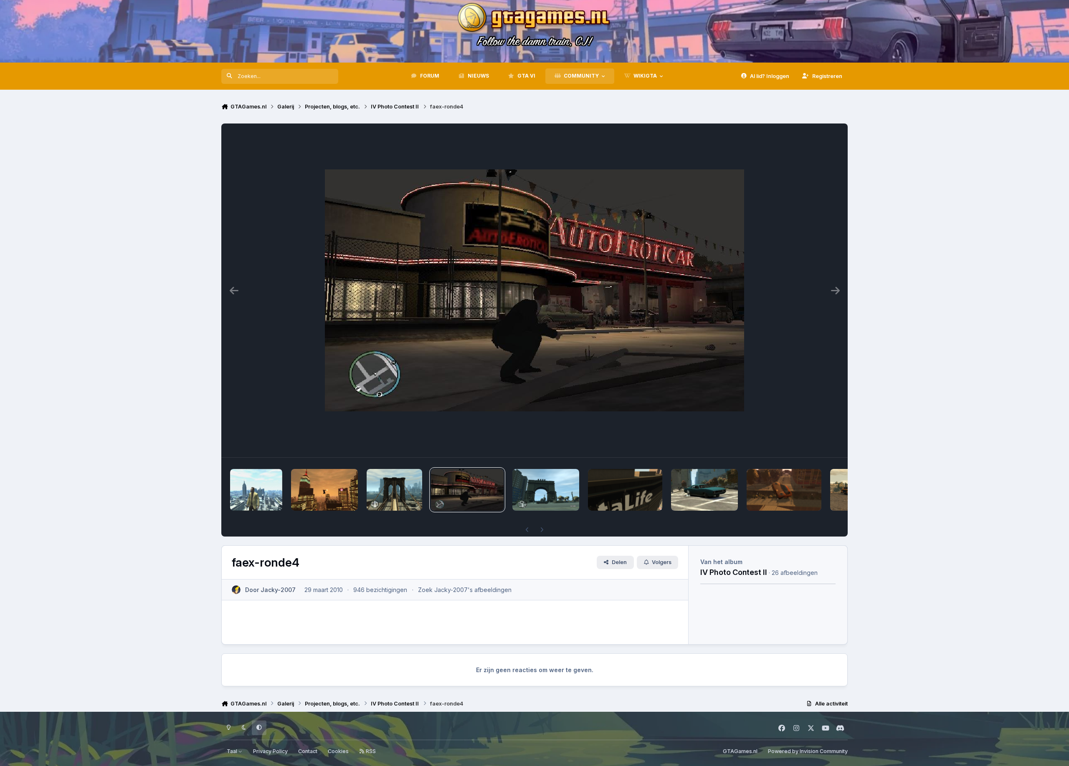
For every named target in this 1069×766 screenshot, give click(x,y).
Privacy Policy (270, 751)
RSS (370, 751)
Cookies (338, 751)
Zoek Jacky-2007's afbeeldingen (465, 589)
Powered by (808, 751)
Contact (307, 751)
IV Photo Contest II (733, 572)
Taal (232, 751)
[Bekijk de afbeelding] (256, 490)
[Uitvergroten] (534, 290)
